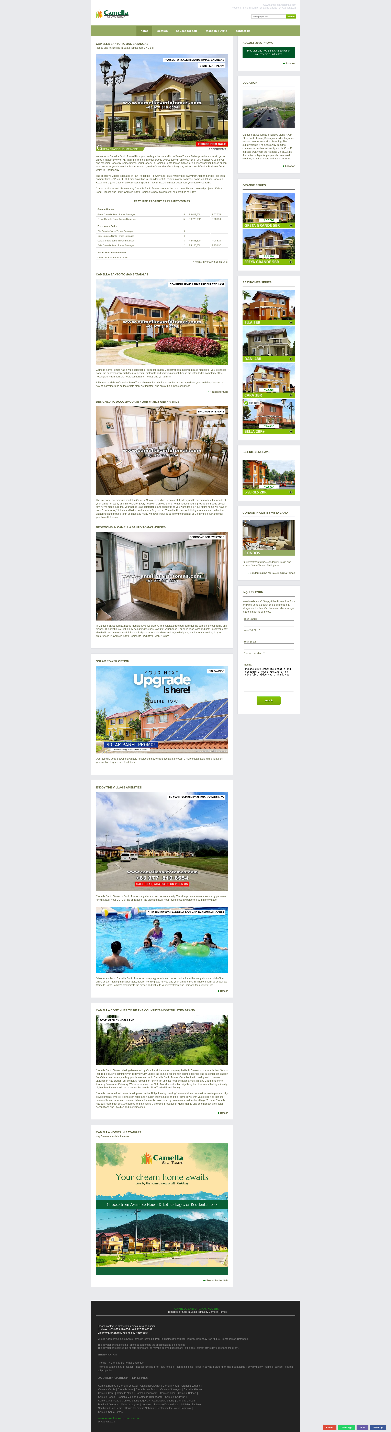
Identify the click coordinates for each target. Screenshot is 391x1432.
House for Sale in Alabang (139, 1408)
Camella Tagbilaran (146, 1393)
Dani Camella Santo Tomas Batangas (116, 236)
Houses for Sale (219, 391)
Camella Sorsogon (170, 1389)
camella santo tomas (110, 1366)
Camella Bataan (187, 1393)
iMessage (378, 1427)
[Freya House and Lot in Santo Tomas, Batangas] (269, 263)
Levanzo (147, 1404)
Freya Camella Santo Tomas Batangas (117, 219)
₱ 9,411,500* (195, 214)
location (162, 30)
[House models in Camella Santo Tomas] (162, 321)
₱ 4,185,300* (195, 245)
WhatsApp (346, 1427)
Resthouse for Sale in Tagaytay (174, 1408)
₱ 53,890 (216, 219)
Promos (290, 63)
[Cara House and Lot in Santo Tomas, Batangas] (269, 397)
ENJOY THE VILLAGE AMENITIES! (119, 787)
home (144, 30)
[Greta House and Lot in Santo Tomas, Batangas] (269, 227)
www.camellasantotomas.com (118, 1418)
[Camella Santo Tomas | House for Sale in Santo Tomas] (111, 19)
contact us (243, 30)
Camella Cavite (106, 1389)
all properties (105, 1370)
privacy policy (255, 1366)
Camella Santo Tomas (110, 1412)
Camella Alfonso (193, 1389)
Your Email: (250, 641)
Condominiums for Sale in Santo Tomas (272, 573)
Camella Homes (107, 1385)
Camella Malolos (127, 1397)
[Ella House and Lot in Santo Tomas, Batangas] (269, 324)
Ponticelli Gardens (108, 1404)
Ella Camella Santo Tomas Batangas (115, 231)
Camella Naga (171, 1385)
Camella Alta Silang (163, 1400)
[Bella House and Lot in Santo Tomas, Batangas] (269, 433)
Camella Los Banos (147, 1389)
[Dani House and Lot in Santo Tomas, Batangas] (269, 360)
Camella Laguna (190, 1385)
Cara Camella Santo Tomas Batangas (116, 240)
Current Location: (253, 653)
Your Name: (250, 618)
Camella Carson (186, 1400)
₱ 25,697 (216, 245)
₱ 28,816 (216, 240)
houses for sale (187, 30)
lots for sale (167, 1366)
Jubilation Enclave (190, 1404)
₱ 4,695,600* (195, 240)
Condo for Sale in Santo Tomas (113, 257)
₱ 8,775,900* (195, 219)
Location (290, 166)
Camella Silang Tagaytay (136, 1400)
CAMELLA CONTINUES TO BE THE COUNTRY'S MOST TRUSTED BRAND (145, 1010)
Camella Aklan (125, 1393)
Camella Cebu (106, 1393)
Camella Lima (168, 1393)
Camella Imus (125, 1389)
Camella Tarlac (106, 1397)
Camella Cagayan (175, 1397)
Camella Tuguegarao (151, 1397)
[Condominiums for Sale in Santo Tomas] (269, 538)
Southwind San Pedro (110, 1408)
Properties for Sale (217, 1280)
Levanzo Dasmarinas (166, 1404)
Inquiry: (248, 664)
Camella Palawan (150, 1385)
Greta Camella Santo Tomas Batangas (116, 214)
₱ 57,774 (216, 214)
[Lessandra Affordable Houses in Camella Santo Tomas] (269, 494)
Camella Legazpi (128, 1385)
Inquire (329, 1427)
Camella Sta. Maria (108, 1400)
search (289, 1366)
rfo (157, 1366)
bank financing (223, 1366)
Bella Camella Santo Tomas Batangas (116, 245)
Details (224, 991)
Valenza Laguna (130, 1404)
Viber (362, 1427)
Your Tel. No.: (251, 630)
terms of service (274, 1366)
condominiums (185, 1366)
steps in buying (216, 30)
